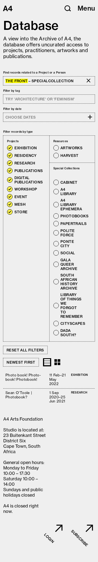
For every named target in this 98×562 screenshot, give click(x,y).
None (30, 141)
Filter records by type (18, 132)
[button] (68, 8)
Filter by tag (11, 91)
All (22, 141)
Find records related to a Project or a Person (34, 72)
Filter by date (12, 109)
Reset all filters (25, 350)
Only (42, 148)
